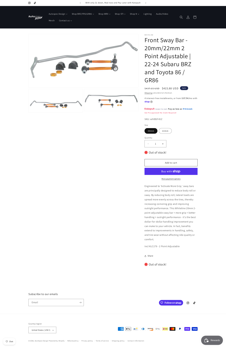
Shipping (148, 93)
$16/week (187, 108)
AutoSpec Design (41, 341)
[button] (181, 17)
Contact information (136, 341)
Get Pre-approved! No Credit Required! (160, 113)
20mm (151, 130)
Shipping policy (118, 341)
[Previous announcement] (80, 3)
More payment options (171, 179)
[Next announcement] (145, 3)
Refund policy (72, 341)
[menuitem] (58, 14)
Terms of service (102, 341)
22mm (165, 130)
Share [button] (150, 255)
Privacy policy (87, 341)
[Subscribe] (80, 302)
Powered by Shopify (57, 341)
